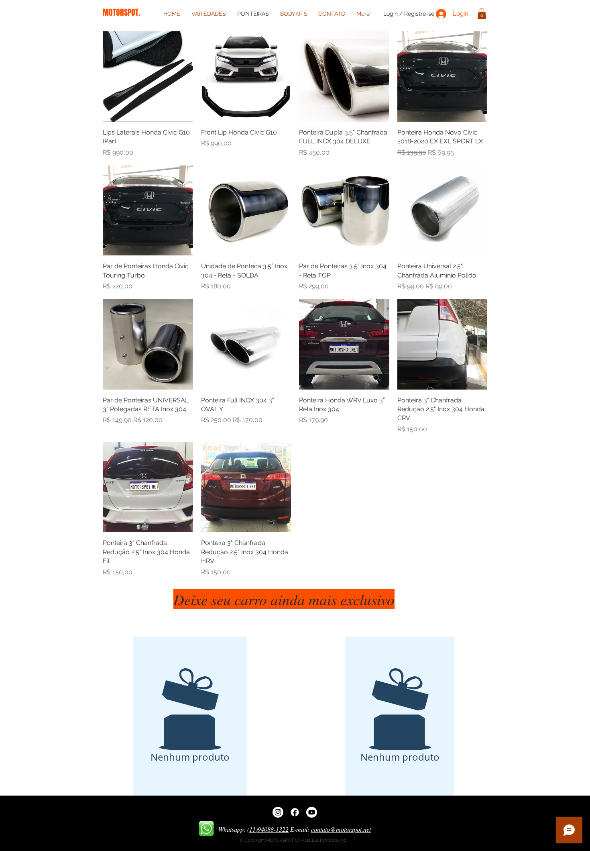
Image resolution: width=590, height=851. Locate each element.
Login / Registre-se (408, 13)
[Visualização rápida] (148, 76)
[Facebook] (294, 812)
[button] (481, 13)
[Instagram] (278, 812)
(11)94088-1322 (268, 829)
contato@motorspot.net (341, 829)
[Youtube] (311, 812)
